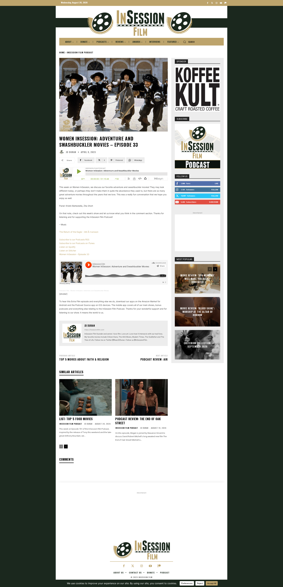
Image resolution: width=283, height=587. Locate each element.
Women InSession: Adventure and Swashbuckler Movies (89, 290)
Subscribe (213, 202)
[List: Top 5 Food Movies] (85, 397)
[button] (188, 42)
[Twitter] (212, 3)
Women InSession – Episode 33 (74, 254)
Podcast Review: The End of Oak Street (138, 421)
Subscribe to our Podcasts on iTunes (76, 243)
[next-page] (66, 446)
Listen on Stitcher (67, 250)
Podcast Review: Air (154, 359)
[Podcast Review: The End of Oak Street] (141, 397)
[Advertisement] (197, 232)
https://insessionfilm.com (94, 330)
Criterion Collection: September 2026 (197, 344)
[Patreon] (225, 3)
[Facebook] (207, 3)
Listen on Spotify (67, 247)
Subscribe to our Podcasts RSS (74, 239)
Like (216, 183)
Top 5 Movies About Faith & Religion (84, 359)
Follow (214, 189)
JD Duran (71, 152)
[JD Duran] (62, 152)
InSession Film (64, 290)
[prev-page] (61, 446)
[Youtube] (220, 3)
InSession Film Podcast (80, 52)
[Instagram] (216, 3)
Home (62, 52)
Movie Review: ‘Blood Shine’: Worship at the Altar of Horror (197, 312)
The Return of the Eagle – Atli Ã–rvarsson (78, 232)
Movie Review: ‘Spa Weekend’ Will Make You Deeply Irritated (197, 279)
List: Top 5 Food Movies (76, 419)
